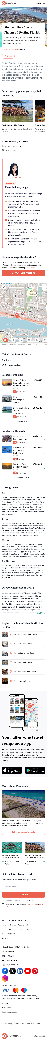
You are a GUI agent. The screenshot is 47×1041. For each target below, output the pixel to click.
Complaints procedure (10, 1012)
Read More (41, 613)
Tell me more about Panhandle (23, 832)
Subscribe (23, 895)
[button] (23, 312)
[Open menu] (44, 3)
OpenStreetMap (7, 283)
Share (9, 56)
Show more (22, 421)
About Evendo (23, 925)
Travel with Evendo (9, 925)
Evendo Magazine (8, 933)
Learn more (30, 267)
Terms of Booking (33, 1023)
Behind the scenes (25, 929)
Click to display (11, 150)
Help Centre (6, 1008)
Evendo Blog (6, 929)
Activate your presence (23, 273)
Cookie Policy (31, 904)
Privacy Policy (19, 1023)
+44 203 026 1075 (9, 960)
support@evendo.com (10, 965)
